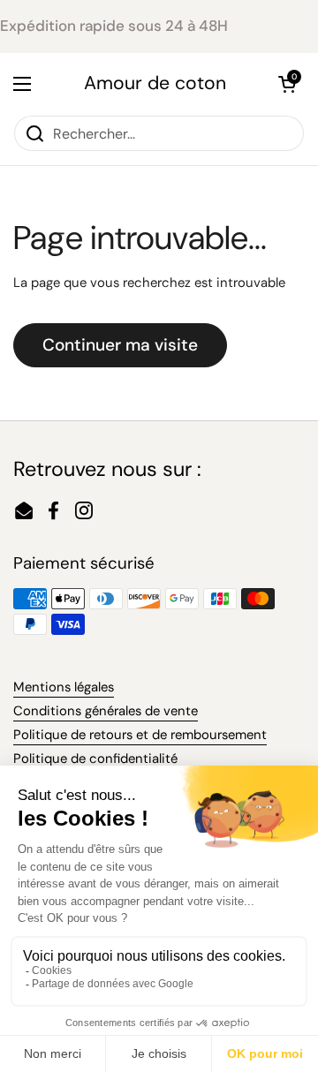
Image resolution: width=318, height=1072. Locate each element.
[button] (287, 84)
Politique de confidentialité (95, 758)
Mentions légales (63, 687)
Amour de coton (155, 83)
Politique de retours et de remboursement (140, 735)
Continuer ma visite (120, 345)
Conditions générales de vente (105, 711)
